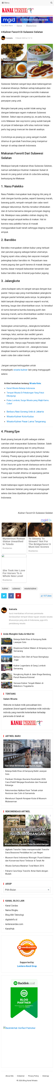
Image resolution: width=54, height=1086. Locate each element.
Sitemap (45, 1076)
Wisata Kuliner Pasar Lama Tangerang (26, 421)
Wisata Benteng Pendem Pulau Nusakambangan (27, 844)
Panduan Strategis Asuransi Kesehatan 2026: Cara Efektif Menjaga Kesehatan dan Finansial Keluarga (26, 782)
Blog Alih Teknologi (14, 915)
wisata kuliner (20, 369)
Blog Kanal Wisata (30, 1080)
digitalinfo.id (11, 919)
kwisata (9, 38)
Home (19, 25)
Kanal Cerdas (11, 905)
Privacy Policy (33, 1076)
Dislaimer (21, 1076)
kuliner (5, 588)
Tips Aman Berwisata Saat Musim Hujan (23, 766)
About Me (9, 1076)
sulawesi (16, 588)
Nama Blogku (11, 910)
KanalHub (9, 928)
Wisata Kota (31, 25)
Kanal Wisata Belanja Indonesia (21, 388)
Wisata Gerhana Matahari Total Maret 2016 (24, 866)
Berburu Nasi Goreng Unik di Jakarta (25, 411)
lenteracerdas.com (14, 924)
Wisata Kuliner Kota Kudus (20, 416)
